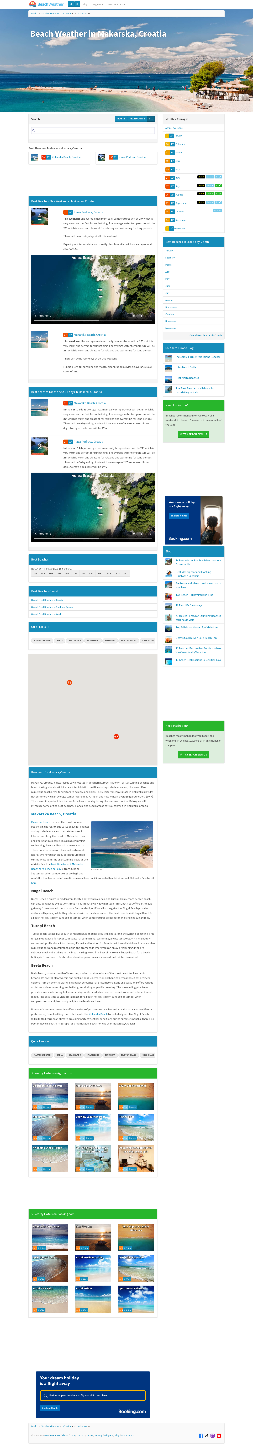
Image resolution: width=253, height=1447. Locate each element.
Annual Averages (174, 127)
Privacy (98, 1435)
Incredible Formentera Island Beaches (198, 356)
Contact (81, 1435)
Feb (43, 573)
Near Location (137, 118)
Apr (59, 573)
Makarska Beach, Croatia (66, 157)
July (178, 186)
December (179, 228)
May (67, 573)
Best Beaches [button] (115, 4)
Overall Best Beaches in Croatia (47, 599)
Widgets (108, 1435)
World (34, 13)
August (179, 194)
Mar (51, 573)
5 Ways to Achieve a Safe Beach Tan (196, 638)
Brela (60, 640)
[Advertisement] (92, 181)
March (179, 152)
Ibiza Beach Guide (186, 367)
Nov (117, 573)
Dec (126, 573)
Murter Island (128, 640)
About (65, 1435)
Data (72, 1435)
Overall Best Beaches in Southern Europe (52, 607)
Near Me (121, 118)
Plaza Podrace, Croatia (132, 157)
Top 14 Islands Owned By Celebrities (197, 627)
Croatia (67, 13)
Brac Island (75, 640)
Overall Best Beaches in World (46, 614)
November (181, 219)
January (178, 135)
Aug (91, 573)
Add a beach (127, 1435)
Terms (90, 1435)
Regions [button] (97, 4)
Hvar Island (93, 640)
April (178, 160)
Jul (83, 573)
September (181, 203)
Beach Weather (52, 1435)
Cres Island (148, 640)
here (33, 883)
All (150, 118)
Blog (85, 4)
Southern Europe (50, 13)
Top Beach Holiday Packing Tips (194, 594)
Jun (75, 573)
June (178, 177)
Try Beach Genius (195, 434)
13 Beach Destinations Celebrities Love (199, 660)
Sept (100, 573)
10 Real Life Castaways (189, 605)
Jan (35, 573)
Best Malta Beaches (187, 377)
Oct (109, 573)
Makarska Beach (42, 640)
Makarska (82, 13)
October (180, 211)
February (180, 144)
